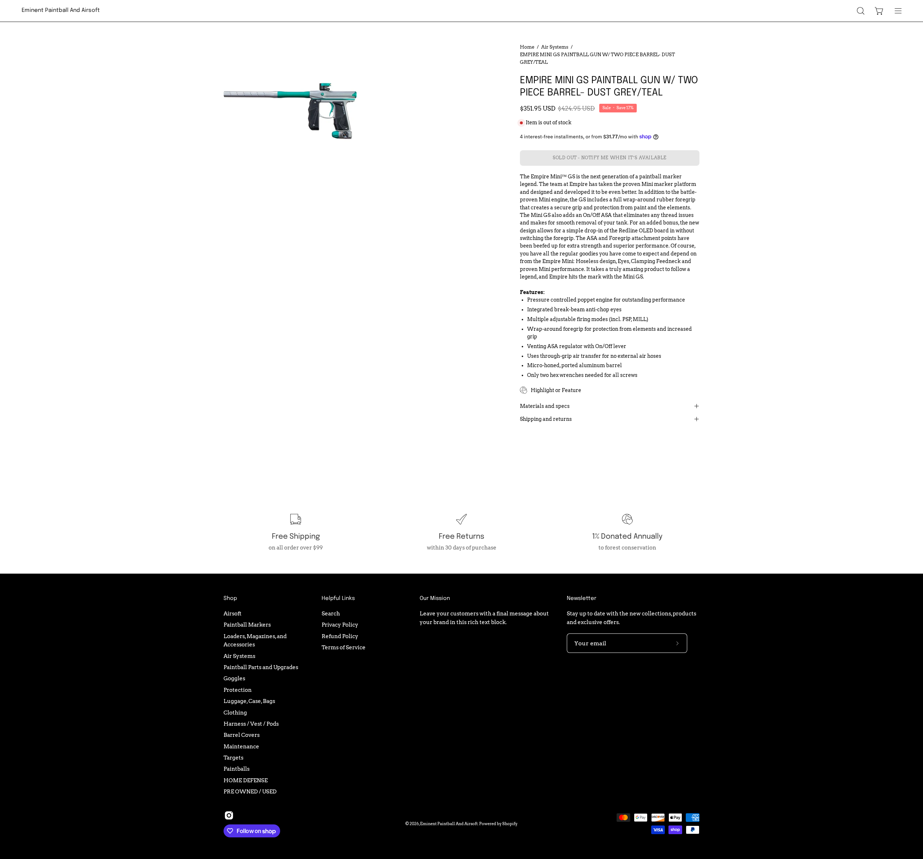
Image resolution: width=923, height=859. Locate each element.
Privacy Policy (340, 624)
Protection (238, 689)
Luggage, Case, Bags (249, 701)
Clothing (235, 712)
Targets (233, 757)
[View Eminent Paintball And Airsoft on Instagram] (229, 815)
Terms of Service (344, 647)
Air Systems (554, 47)
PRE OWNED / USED (250, 791)
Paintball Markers (247, 624)
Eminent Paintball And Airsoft (61, 10)
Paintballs (236, 768)
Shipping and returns (546, 419)
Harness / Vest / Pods (251, 723)
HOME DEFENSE (246, 779)
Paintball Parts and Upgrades (261, 667)
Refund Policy (340, 636)
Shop (230, 598)
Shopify (509, 823)
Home (527, 47)
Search (331, 613)
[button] (860, 11)
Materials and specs (545, 406)
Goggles (234, 678)
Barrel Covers (242, 734)
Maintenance (241, 746)
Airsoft (233, 613)
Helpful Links (338, 598)
